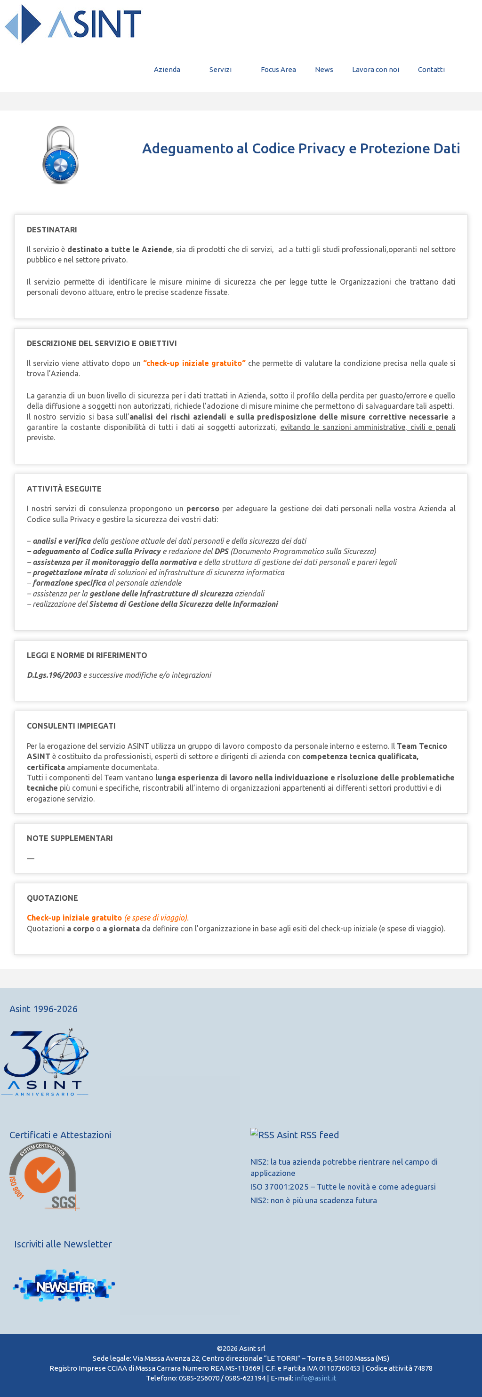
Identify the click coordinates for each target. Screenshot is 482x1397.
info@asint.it (316, 1378)
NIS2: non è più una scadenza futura (313, 1200)
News (324, 69)
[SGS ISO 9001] (44, 1207)
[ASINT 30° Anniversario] (120, 1066)
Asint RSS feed (308, 1134)
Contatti (431, 69)
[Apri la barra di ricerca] (468, 69)
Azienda (167, 69)
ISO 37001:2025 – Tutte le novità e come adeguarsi (343, 1186)
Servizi (220, 69)
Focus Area (278, 69)
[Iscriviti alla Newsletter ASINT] (63, 1286)
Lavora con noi (375, 69)
